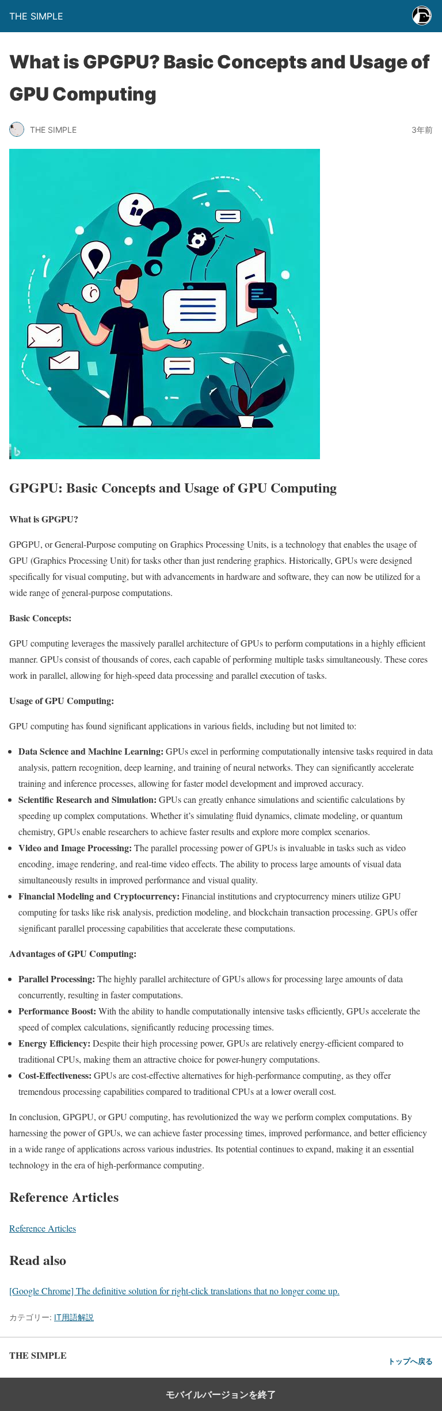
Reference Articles (42, 1228)
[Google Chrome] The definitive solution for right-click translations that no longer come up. (174, 1291)
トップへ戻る (410, 1361)
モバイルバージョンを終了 (221, 1394)
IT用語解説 (74, 1317)
